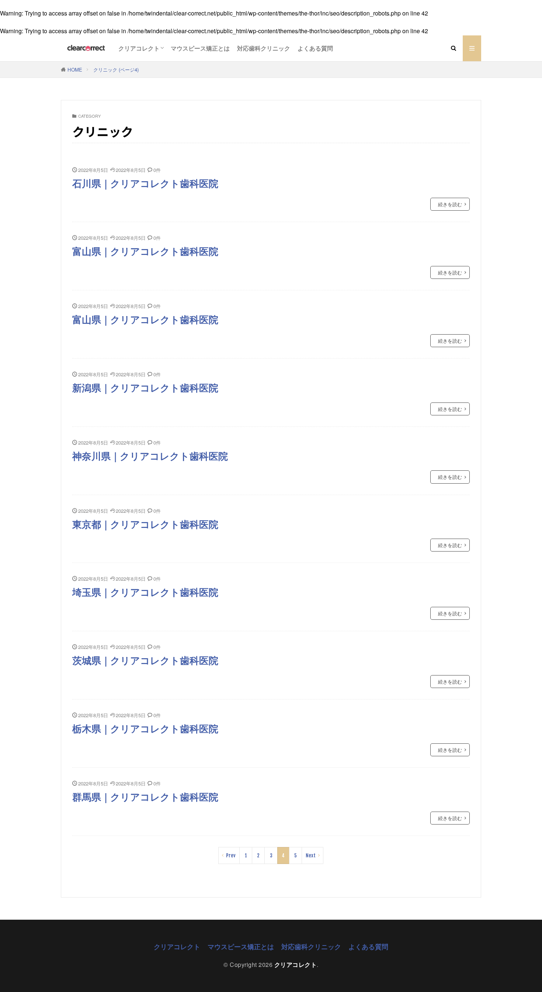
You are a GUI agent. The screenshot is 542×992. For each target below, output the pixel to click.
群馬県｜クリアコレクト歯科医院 (145, 796)
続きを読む (450, 204)
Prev (231, 855)
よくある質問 (315, 48)
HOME (74, 69)
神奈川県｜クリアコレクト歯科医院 (150, 456)
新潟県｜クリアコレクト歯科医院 (145, 387)
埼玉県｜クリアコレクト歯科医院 (145, 592)
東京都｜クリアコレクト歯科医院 (145, 524)
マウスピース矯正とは (200, 48)
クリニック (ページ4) (116, 69)
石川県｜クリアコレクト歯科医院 (145, 183)
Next (311, 855)
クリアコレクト (139, 48)
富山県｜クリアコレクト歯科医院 (145, 251)
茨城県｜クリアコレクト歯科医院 (145, 660)
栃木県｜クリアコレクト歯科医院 (145, 728)
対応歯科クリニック (263, 48)
